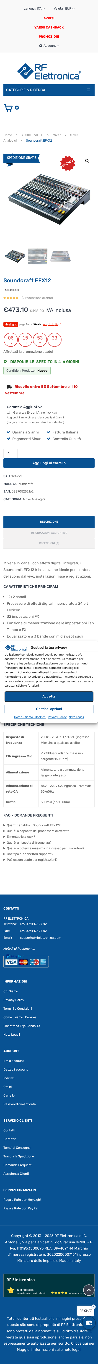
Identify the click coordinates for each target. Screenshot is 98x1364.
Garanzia (9, 1139)
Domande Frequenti (17, 1165)
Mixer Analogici (34, 499)
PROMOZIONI (49, 37)
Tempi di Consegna (17, 1148)
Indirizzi (8, 1078)
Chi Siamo (10, 991)
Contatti (9, 1130)
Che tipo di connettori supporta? (30, 854)
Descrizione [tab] (49, 521)
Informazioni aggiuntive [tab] (49, 532)
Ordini (7, 1087)
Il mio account (13, 1061)
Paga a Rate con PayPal (20, 1208)
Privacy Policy (57, 717)
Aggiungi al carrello (49, 463)
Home (7, 135)
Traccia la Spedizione (18, 1156)
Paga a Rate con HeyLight (22, 1200)
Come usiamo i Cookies (30, 717)
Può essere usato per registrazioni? (32, 860)
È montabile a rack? (21, 837)
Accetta (49, 696)
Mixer (57, 135)
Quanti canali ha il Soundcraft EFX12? (33, 825)
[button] (87, 161)
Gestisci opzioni (49, 709)
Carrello (9, 1095)
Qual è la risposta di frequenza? (29, 843)
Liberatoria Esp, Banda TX (21, 1026)
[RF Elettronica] (49, 71)
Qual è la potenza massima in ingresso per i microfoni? (45, 848)
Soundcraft (24, 484)
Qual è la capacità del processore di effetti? (38, 831)
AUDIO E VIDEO (32, 135)
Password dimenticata (19, 1104)
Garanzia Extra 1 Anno (35, 413)
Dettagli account (15, 1069)
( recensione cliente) (37, 298)
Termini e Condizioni (17, 1009)
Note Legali (76, 717)
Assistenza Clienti (16, 1174)
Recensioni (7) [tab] (49, 543)
